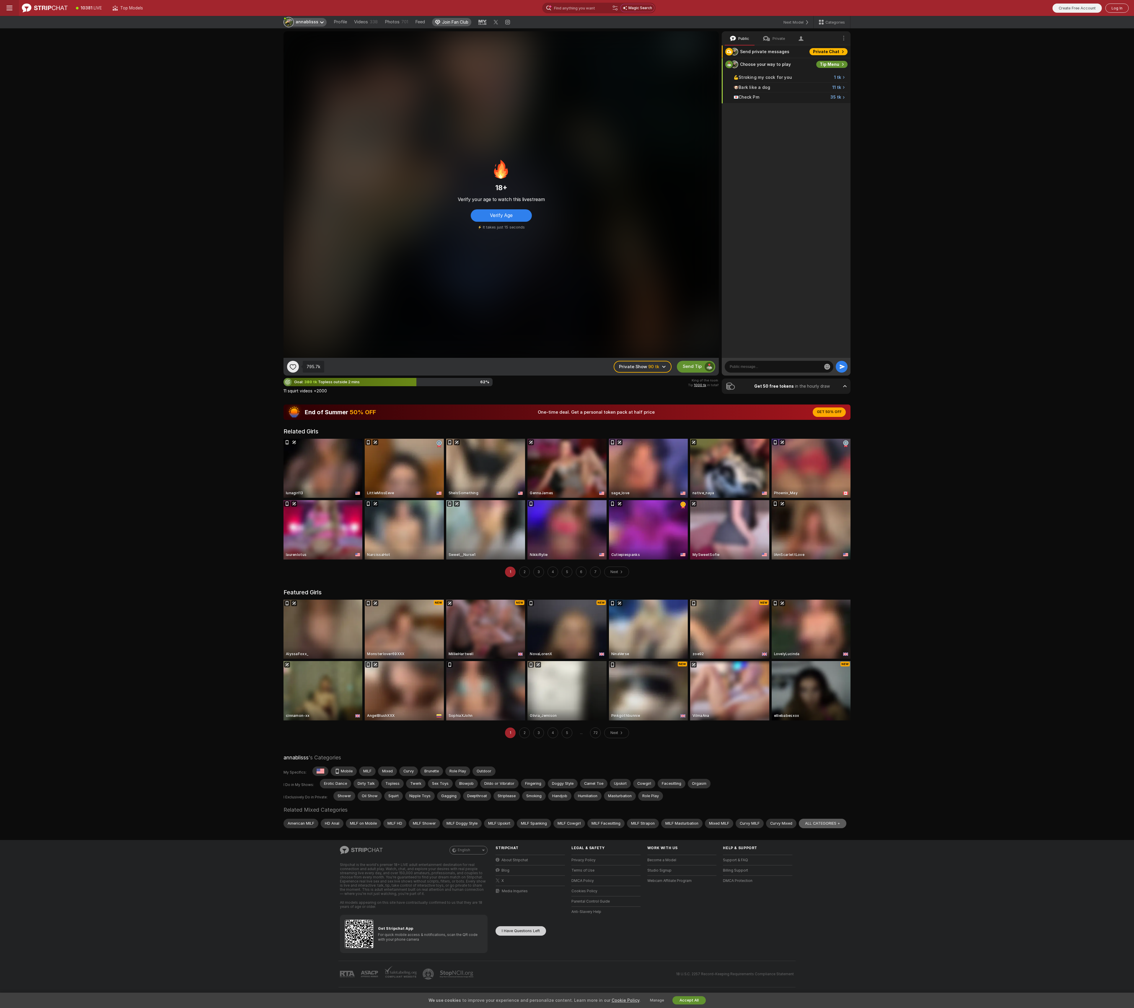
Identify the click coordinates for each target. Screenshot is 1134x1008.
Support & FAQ (735, 860)
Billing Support (735, 870)
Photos (396, 22)
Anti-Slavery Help (586, 912)
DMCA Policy (582, 881)
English (464, 850)
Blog (505, 870)
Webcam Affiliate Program (669, 881)
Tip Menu (829, 64)
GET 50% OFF (829, 412)
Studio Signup (659, 870)
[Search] (615, 8)
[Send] (842, 367)
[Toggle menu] (9, 8)
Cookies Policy (584, 891)
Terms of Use (582, 870)
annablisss (296, 757)
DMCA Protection (737, 881)
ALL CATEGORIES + (822, 823)
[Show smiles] (827, 366)
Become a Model (661, 860)
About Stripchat (514, 860)
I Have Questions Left (521, 931)
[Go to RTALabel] (348, 974)
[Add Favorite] (293, 367)
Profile (340, 22)
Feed (420, 22)
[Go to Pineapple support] (429, 974)
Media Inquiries (515, 891)
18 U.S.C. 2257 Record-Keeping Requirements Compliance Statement (735, 974)
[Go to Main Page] (45, 8)
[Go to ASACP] (370, 974)
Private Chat (826, 51)
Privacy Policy (583, 860)
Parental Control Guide (590, 901)
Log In (1117, 8)
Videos (366, 22)
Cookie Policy (625, 1000)
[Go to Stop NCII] (457, 974)
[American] (320, 771)
